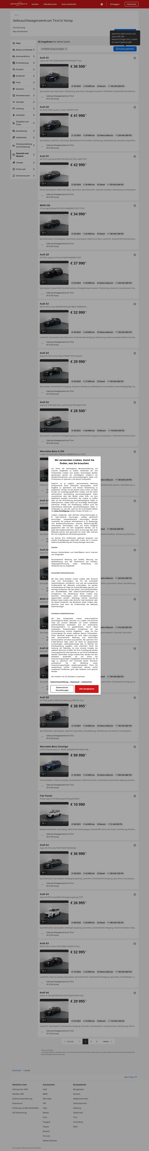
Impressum (75, 682)
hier (90, 511)
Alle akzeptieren (86, 689)
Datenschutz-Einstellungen (62, 689)
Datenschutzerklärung (59, 682)
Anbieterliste (86, 682)
